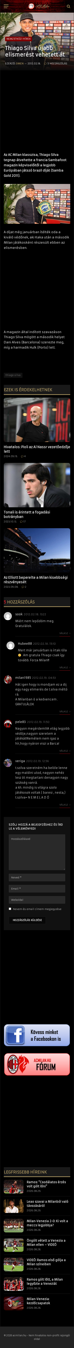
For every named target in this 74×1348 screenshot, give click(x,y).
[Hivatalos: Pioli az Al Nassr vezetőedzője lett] (37, 420)
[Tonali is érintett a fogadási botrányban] (37, 485)
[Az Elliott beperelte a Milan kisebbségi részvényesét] (37, 550)
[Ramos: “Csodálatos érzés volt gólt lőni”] (14, 1186)
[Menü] (6, 6)
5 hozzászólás (57, 63)
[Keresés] (68, 6)
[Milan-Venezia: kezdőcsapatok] (14, 1303)
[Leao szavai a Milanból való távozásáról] (14, 1206)
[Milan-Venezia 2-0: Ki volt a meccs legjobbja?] (14, 1225)
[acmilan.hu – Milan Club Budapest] (38, 6)
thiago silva (13, 375)
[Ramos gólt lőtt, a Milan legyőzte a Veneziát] (14, 1284)
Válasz (64, 633)
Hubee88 (25, 643)
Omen (20, 63)
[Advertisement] (37, 109)
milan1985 (23, 678)
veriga (20, 761)
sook (18, 614)
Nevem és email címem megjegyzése (37, 909)
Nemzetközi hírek (18, 38)
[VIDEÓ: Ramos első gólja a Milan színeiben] (14, 1264)
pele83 (20, 722)
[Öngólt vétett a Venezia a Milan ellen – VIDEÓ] (14, 1245)
